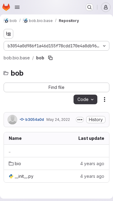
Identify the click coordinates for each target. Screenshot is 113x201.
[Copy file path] (50, 58)
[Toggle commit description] (80, 119)
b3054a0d (34, 119)
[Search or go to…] (89, 7)
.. (10, 150)
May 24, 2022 (58, 119)
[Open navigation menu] (17, 7)
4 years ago (92, 163)
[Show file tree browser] (8, 34)
